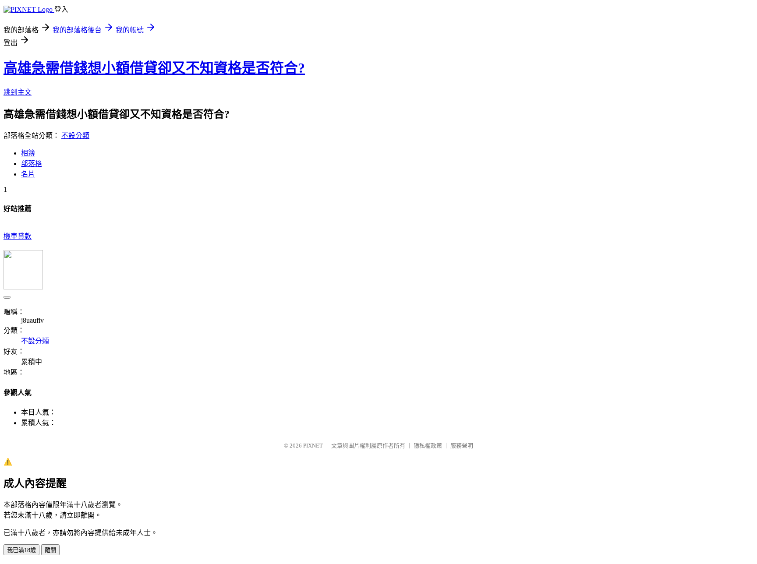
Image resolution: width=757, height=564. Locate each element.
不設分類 (75, 135)
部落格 (31, 163)
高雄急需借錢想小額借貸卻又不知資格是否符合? (154, 68)
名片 (28, 174)
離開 (50, 550)
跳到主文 (18, 92)
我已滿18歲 (21, 550)
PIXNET (313, 445)
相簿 (28, 153)
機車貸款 (18, 236)
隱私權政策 (428, 445)
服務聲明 (461, 445)
